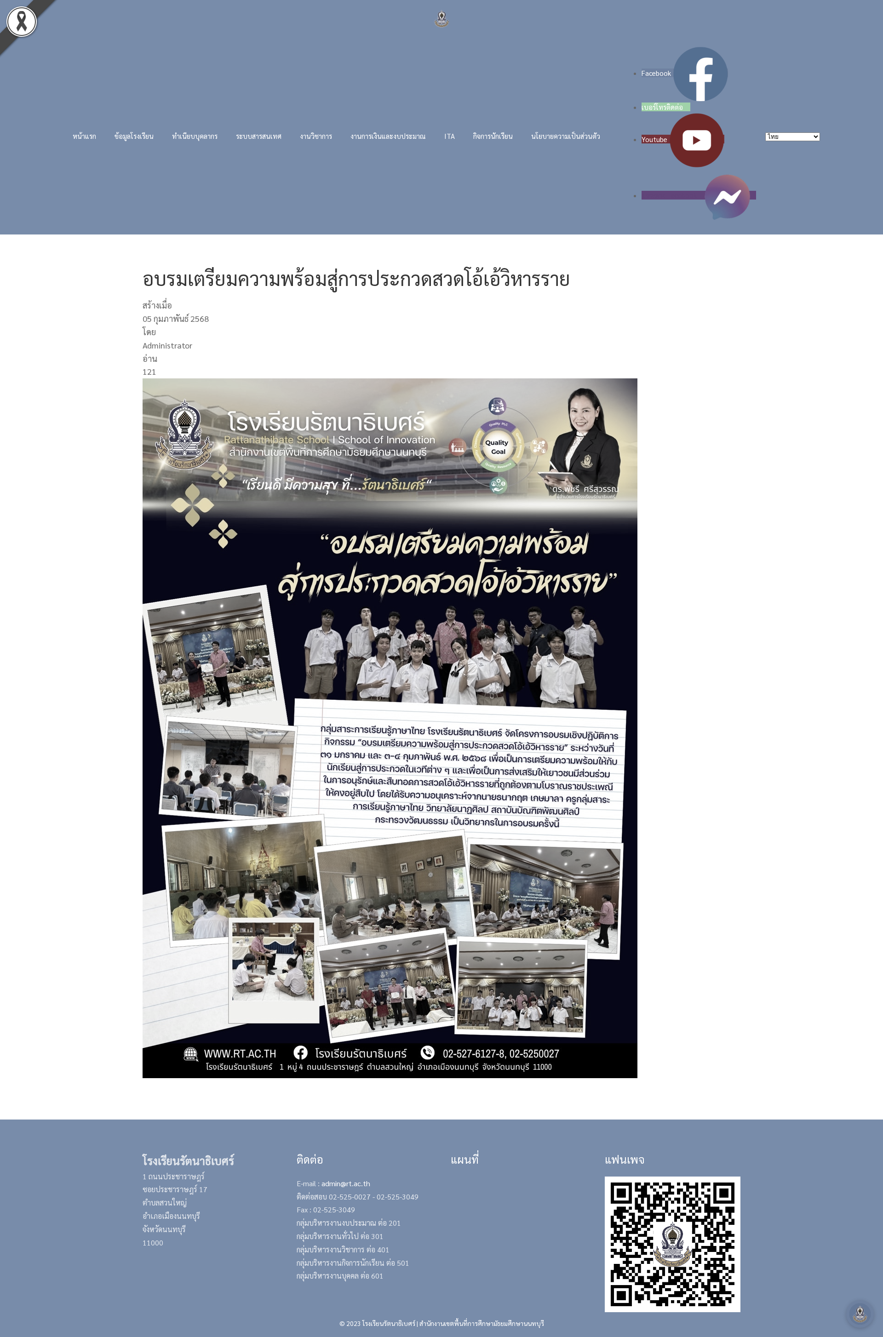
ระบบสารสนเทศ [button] (258, 135)
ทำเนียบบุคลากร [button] (195, 135)
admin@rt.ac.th (345, 1183)
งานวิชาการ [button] (316, 135)
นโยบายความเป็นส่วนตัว (565, 135)
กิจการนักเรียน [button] (493, 135)
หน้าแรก (84, 135)
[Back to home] (442, 18)
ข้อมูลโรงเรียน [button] (134, 135)
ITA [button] (449, 135)
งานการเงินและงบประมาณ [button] (388, 135)
